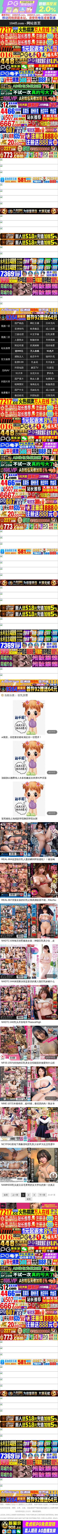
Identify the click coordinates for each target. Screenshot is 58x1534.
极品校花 (19, 395)
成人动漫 (50, 329)
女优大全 (34, 373)
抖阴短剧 (34, 395)
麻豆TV (34, 367)
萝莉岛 (50, 373)
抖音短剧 (19, 367)
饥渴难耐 (34, 345)
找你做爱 (50, 345)
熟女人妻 (34, 379)
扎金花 (34, 362)
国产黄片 (19, 379)
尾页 (29, 1199)
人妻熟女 (19, 340)
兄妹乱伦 (34, 390)
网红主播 (34, 323)
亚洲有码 (19, 329)
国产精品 (19, 323)
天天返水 (50, 362)
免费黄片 (50, 379)
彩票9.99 (19, 362)
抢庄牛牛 (34, 356)
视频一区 (5, 326)
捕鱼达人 (19, 356)
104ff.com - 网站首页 (25, 23)
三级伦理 (19, 334)
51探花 (50, 367)
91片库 (19, 373)
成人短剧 (50, 390)
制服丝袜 (34, 340)
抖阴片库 (5, 381)
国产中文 (19, 390)
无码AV (5, 370)
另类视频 (50, 340)
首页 (6, 1195)
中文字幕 (34, 334)
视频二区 (5, 337)
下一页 (42, 1195)
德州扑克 (50, 356)
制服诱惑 (50, 384)
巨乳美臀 (50, 334)
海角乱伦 (34, 384)
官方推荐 (5, 359)
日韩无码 (50, 395)
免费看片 (5, 392)
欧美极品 (34, 329)
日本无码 (50, 323)
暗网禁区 (19, 384)
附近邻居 (19, 345)
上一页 (15, 1195)
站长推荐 (5, 348)
